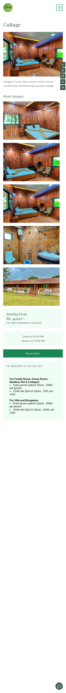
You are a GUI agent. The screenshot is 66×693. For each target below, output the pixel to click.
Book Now (33, 353)
